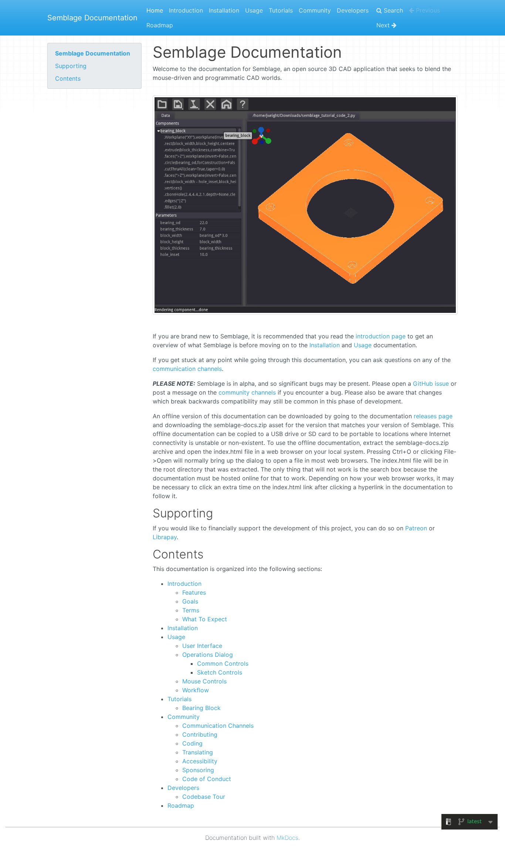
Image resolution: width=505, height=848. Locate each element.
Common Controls (222, 663)
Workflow (195, 690)
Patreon (416, 528)
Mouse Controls (204, 681)
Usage (254, 10)
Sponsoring (198, 770)
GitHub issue (431, 383)
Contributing (199, 734)
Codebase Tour (203, 796)
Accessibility (199, 761)
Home (154, 10)
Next (384, 25)
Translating (197, 752)
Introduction (186, 10)
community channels (247, 392)
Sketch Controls (219, 672)
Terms (190, 610)
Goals (190, 601)
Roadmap (159, 25)
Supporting (71, 66)
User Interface (202, 645)
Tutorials (281, 10)
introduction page (381, 336)
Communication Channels (218, 725)
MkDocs (287, 837)
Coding (192, 743)
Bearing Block (201, 708)
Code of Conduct (206, 779)
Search (392, 10)
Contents (68, 78)
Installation (224, 10)
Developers (353, 10)
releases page (433, 416)
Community (315, 10)
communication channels (187, 368)
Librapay (165, 537)
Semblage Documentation (92, 17)
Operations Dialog (207, 654)
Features (194, 592)
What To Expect (204, 619)
